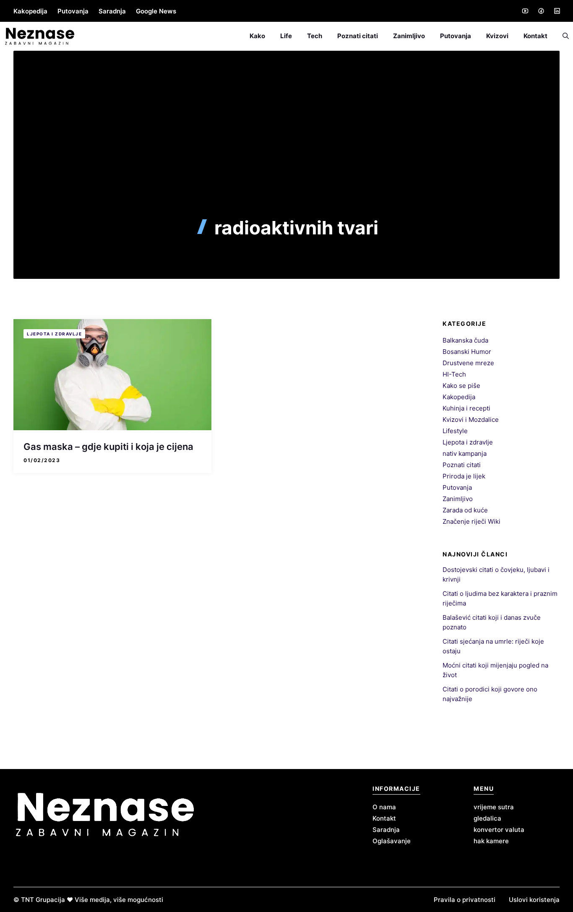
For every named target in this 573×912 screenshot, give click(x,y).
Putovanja (73, 11)
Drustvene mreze (468, 363)
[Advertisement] (286, 154)
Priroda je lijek (464, 476)
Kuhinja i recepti (466, 408)
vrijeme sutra (494, 807)
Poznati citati (357, 36)
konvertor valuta (499, 830)
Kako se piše (461, 386)
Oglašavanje (391, 841)
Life (286, 36)
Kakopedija (30, 11)
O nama (384, 807)
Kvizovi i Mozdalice (471, 420)
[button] (562, 36)
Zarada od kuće (465, 510)
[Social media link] (525, 11)
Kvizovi (497, 36)
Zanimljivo (409, 36)
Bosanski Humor (467, 352)
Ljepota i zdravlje (54, 333)
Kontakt (535, 36)
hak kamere (491, 841)
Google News (156, 11)
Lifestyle (455, 431)
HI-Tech (454, 374)
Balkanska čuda (465, 340)
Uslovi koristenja (534, 900)
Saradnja (112, 11)
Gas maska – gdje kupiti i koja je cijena (108, 446)
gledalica (487, 818)
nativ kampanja (465, 453)
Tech (314, 36)
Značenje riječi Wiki (471, 521)
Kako (257, 36)
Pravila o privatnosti (464, 900)
